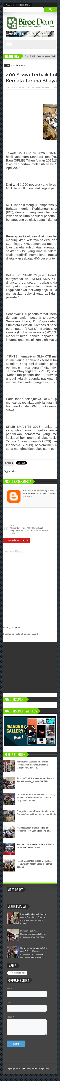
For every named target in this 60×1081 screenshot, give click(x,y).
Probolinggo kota (18, 973)
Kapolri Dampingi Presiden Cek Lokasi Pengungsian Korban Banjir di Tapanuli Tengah (34, 864)
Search (50, 9)
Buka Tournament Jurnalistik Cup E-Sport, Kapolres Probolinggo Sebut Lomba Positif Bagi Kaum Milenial (36, 798)
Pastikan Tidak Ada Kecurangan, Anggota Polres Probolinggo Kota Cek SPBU (33, 934)
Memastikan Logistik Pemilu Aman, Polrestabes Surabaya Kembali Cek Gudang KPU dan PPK (33, 765)
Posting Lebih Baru (11, 627)
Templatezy (43, 1068)
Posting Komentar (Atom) (26, 634)
